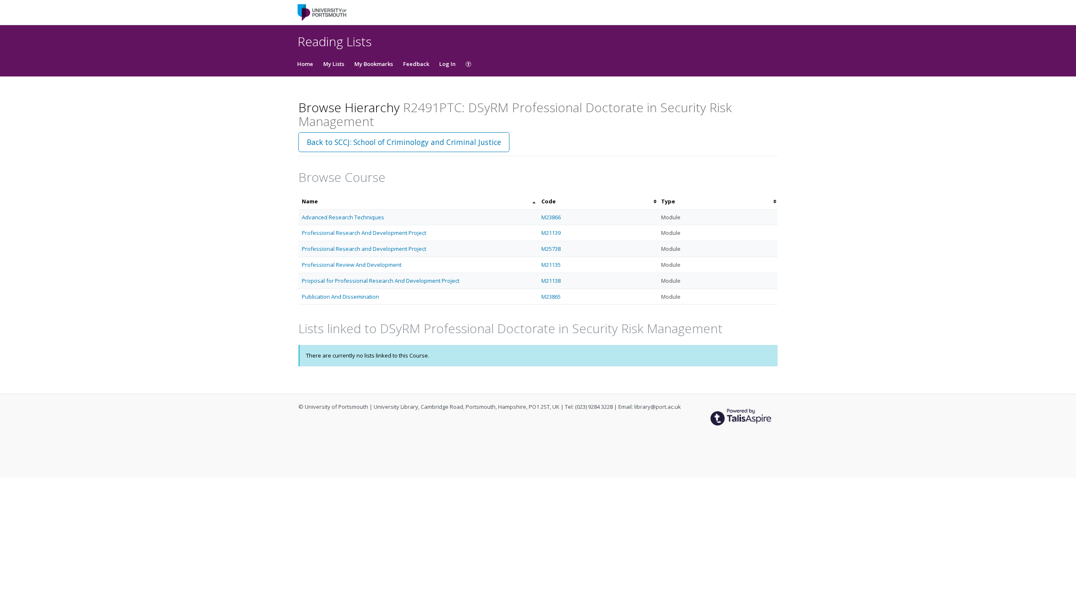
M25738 (551, 249)
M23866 (551, 217)
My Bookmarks (373, 64)
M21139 (551, 233)
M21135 (551, 264)
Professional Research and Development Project (364, 249)
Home (305, 64)
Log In (447, 64)
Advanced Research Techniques (343, 217)
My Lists (333, 64)
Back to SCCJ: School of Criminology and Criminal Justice (404, 142)
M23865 (551, 296)
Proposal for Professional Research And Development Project (380, 280)
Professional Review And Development (351, 264)
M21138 (551, 280)
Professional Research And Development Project (364, 233)
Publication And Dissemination (340, 296)
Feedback (416, 64)
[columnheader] (418, 201)
